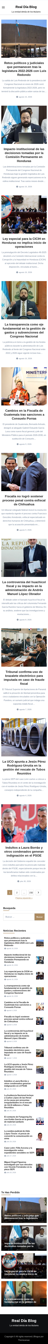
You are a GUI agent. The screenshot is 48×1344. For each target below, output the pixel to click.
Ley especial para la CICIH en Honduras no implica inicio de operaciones (24, 242)
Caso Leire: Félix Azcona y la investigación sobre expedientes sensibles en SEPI (19, 1150)
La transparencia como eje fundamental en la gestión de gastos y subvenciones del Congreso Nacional (20, 1303)
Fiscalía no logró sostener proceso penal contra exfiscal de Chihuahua (24, 500)
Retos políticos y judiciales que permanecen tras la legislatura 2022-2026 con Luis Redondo (21, 1218)
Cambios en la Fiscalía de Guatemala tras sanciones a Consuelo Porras (24, 414)
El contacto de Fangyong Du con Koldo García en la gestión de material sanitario (19, 1119)
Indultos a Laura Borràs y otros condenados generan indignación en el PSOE (24, 851)
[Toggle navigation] (3, 7)
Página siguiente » (24, 898)
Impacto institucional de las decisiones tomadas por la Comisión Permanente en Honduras (24, 1246)
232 (31, 892)
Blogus (37, 1336)
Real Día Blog (26, 7)
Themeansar (23, 1340)
